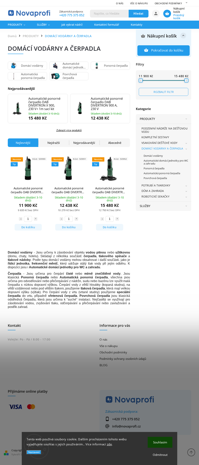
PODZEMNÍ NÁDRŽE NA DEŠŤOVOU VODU (164, 130)
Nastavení (34, 452)
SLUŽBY (145, 206)
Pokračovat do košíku (167, 50)
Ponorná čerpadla (154, 168)
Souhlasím (160, 442)
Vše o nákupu (139, 3)
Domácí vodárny (153, 155)
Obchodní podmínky (168, 3)
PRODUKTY (147, 119)
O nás (120, 3)
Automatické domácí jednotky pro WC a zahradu (166, 162)
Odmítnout (160, 455)
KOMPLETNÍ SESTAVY (155, 137)
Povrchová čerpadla (155, 178)
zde (109, 444)
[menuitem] (19, 25)
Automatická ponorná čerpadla (162, 173)
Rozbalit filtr (164, 92)
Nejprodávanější (84, 143)
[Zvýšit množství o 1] (35, 219)
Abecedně (114, 143)
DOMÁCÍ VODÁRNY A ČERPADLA (162, 148)
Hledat (138, 13)
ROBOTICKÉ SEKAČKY (155, 196)
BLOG (103, 365)
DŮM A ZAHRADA (152, 191)
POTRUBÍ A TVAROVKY (155, 185)
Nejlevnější (23, 143)
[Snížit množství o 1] (20, 219)
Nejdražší (53, 143)
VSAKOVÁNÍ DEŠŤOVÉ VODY (159, 143)
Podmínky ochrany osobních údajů (123, 359)
